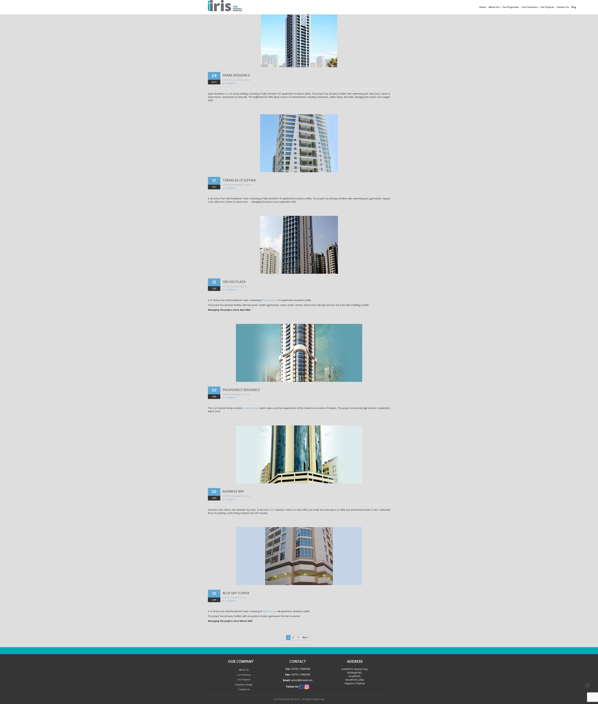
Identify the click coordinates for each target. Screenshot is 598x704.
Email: (286, 680)
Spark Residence (236, 75)
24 (214, 75)
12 (214, 282)
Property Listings (243, 684)
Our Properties (511, 7)
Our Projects (547, 7)
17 (214, 180)
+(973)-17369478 (300, 669)
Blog (573, 7)
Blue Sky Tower (236, 593)
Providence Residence (241, 390)
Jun (214, 288)
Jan (214, 396)
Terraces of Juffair (239, 180)
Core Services (529, 7)
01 (214, 390)
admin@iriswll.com (301, 680)
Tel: (287, 669)
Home (482, 7)
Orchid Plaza (234, 282)
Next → (306, 637)
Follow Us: (292, 686)
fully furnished (270, 300)
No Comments (229, 83)
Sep (214, 187)
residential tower (250, 408)
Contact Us (563, 7)
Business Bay (233, 491)
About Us (494, 7)
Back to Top (587, 685)
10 (214, 491)
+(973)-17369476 (300, 674)
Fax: (287, 674)
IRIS (273, 509)
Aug (214, 82)
